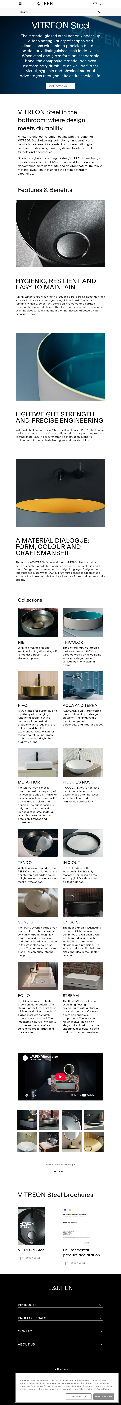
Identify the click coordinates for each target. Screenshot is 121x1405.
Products (27, 1305)
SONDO (25, 922)
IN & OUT (71, 862)
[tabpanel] (60, 55)
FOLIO (24, 995)
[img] (38, 622)
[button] (100, 12)
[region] (67, 1388)
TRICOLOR (73, 642)
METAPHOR (29, 782)
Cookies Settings (78, 1396)
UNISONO (72, 922)
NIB (21, 642)
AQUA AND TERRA (80, 705)
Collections (58, 86)
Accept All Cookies (104, 1396)
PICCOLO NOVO (78, 782)
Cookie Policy (103, 1389)
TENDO (25, 862)
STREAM (71, 995)
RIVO (22, 705)
